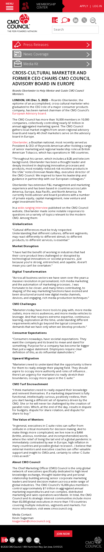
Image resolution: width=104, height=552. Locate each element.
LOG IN (97, 6)
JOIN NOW (63, 533)
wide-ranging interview (33, 207)
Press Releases (36, 44)
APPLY (84, 6)
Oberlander (20, 142)
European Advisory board (29, 113)
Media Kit (30, 63)
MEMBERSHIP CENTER (46, 6)
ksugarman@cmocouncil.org (31, 521)
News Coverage (36, 54)
